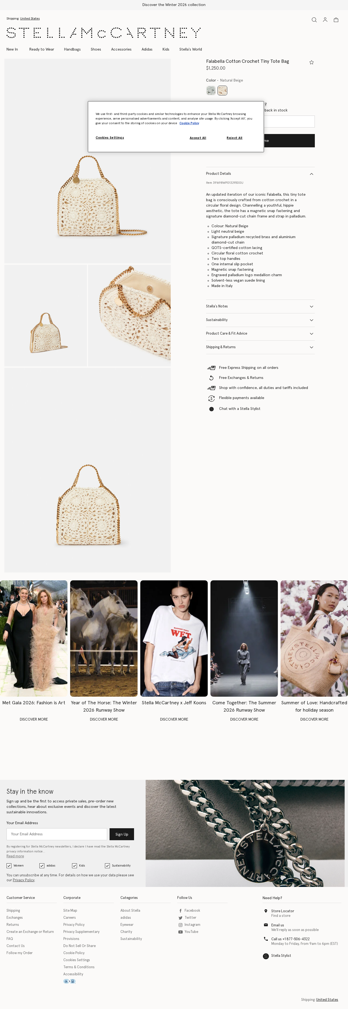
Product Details (218, 174)
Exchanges (15, 918)
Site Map (70, 911)
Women (19, 865)
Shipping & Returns (221, 347)
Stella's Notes (217, 306)
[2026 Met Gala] (33, 638)
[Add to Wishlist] (311, 62)
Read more (15, 856)
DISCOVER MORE (34, 719)
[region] (176, 126)
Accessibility (73, 974)
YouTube (191, 932)
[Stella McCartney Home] (104, 32)
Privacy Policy (24, 880)
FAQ (10, 939)
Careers (69, 918)
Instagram (192, 925)
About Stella (130, 911)
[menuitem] (15, 49)
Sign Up (122, 834)
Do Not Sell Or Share (79, 946)
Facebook (192, 911)
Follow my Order (20, 953)
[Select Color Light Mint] (211, 90)
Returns (13, 925)
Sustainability (217, 320)
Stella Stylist (281, 956)
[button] (87, 161)
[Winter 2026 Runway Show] (104, 638)
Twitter (190, 918)
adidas (50, 865)
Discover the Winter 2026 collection (174, 5)
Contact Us (16, 946)
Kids (82, 865)
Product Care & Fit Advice (226, 333)
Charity (126, 932)
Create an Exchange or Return (30, 932)
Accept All (198, 137)
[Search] (314, 19)
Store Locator (282, 911)
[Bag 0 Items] (336, 20)
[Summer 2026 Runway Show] (244, 638)
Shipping (13, 911)
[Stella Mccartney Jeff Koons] (174, 638)
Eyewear (126, 925)
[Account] (325, 19)
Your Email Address (22, 823)
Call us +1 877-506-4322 (290, 939)
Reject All (235, 137)
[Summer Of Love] (314, 638)
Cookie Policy (74, 953)
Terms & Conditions (79, 967)
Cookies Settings (76, 960)
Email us (277, 925)
